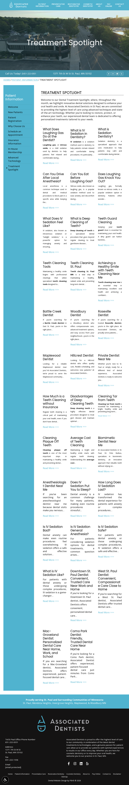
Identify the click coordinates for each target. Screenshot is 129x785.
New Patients (15, 112)
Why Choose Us (16, 126)
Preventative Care (39, 774)
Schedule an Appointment (15, 133)
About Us (86, 774)
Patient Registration (15, 119)
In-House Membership (15, 150)
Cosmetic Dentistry (73, 774)
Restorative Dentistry (56, 774)
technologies (85, 745)
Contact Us (107, 774)
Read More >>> (51, 163)
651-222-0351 (29, 73)
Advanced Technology (14, 159)
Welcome (13, 106)
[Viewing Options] (5, 779)
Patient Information (25, 79)
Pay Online (96, 774)
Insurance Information (14, 142)
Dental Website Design (57, 780)
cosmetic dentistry (74, 753)
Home (6, 79)
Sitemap (64, 777)
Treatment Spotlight (14, 168)
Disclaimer (117, 774)
